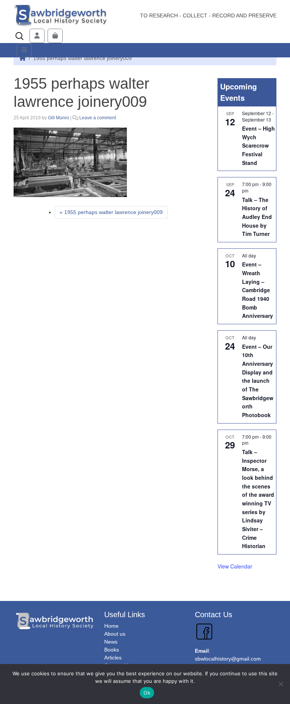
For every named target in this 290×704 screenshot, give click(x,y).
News (110, 642)
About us (114, 634)
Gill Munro (58, 117)
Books (111, 650)
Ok (146, 693)
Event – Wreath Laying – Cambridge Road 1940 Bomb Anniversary (257, 289)
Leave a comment (97, 117)
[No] (280, 684)
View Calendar (235, 566)
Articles (113, 658)
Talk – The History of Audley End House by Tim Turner (257, 217)
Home (111, 626)
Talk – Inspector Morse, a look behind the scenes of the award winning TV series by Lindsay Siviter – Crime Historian (258, 499)
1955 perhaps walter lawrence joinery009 (113, 212)
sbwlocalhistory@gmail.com (228, 659)
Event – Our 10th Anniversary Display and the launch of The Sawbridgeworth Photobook (257, 381)
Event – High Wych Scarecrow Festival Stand (258, 145)
